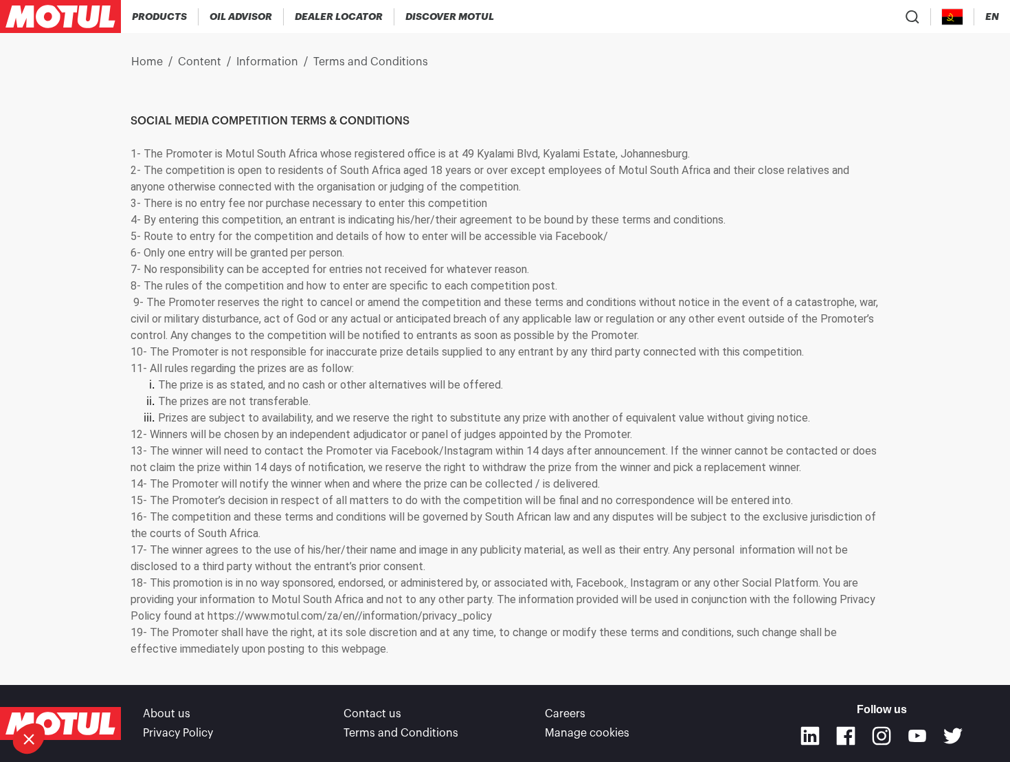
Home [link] (147, 61)
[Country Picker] (952, 17)
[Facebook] (845, 735)
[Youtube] (917, 735)
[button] (28, 738)
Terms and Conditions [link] (370, 61)
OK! (160, 692)
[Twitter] (953, 735)
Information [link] (267, 61)
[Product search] (912, 16)
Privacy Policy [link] (178, 733)
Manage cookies (587, 733)
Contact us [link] (372, 713)
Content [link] (199, 61)
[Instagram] (881, 735)
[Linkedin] (810, 735)
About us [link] (166, 713)
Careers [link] (565, 713)
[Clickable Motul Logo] (60, 16)
